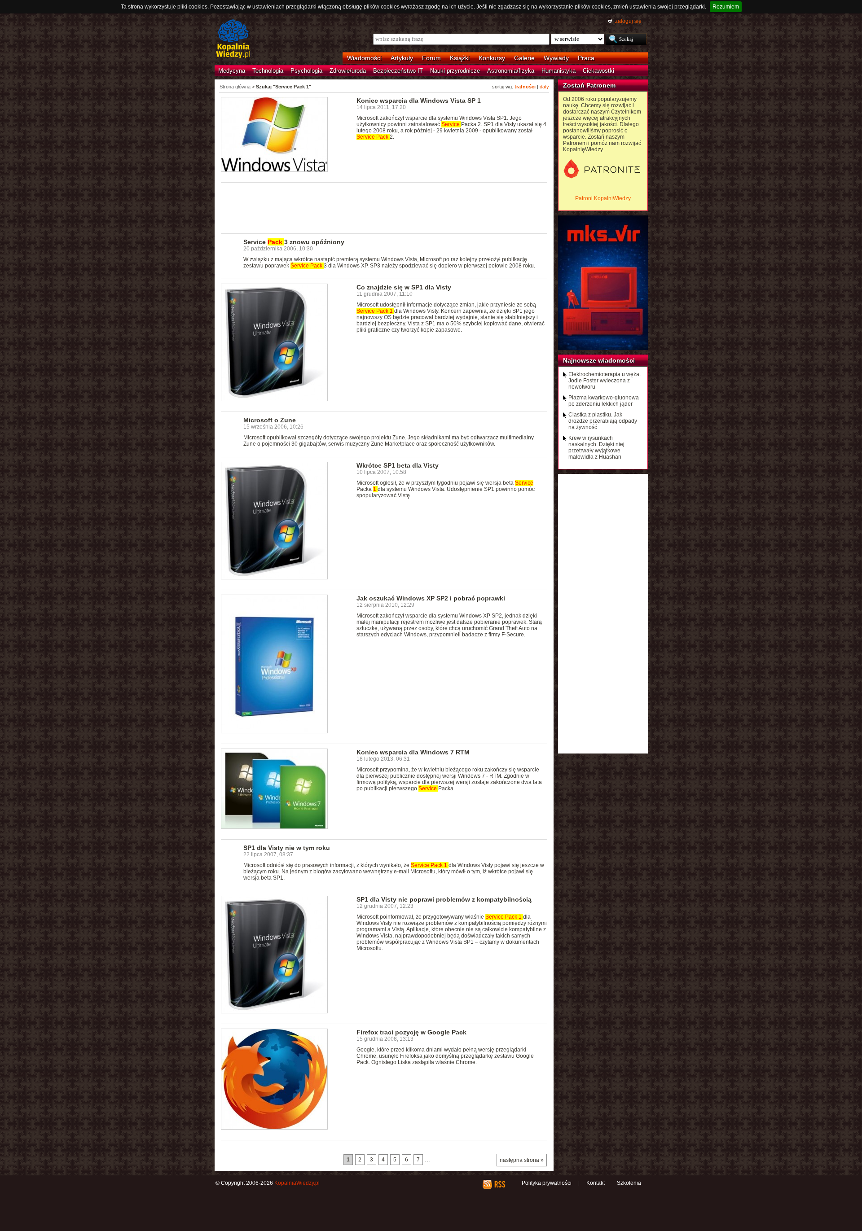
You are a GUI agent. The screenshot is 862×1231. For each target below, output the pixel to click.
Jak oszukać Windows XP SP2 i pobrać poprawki (430, 598)
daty (544, 86)
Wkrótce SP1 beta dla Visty (397, 465)
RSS (499, 1184)
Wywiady (556, 57)
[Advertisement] (384, 207)
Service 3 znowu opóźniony (293, 241)
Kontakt (595, 1183)
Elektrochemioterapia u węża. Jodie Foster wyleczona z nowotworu (604, 380)
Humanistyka (558, 70)
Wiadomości (364, 57)
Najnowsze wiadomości (599, 360)
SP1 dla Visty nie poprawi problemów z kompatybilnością (444, 899)
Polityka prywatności (547, 1183)
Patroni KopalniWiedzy (603, 198)
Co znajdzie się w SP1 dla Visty (403, 287)
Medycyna (231, 70)
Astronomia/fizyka (510, 70)
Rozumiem (725, 7)
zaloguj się (628, 21)
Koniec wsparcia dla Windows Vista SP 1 (418, 100)
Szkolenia (629, 1183)
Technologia (267, 70)
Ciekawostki (598, 70)
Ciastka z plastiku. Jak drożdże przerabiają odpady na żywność (602, 421)
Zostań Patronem (589, 85)
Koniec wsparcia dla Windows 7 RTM (413, 752)
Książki (460, 57)
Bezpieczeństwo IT (398, 70)
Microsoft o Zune (269, 420)
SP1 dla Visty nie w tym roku (286, 847)
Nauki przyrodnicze (455, 70)
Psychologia (306, 70)
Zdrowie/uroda (348, 70)
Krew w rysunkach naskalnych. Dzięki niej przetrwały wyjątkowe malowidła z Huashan (596, 447)
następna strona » (522, 1160)
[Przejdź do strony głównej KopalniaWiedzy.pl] (233, 39)
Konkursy (492, 57)
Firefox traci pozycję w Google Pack (411, 1032)
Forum (431, 57)
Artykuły (402, 57)
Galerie (524, 57)
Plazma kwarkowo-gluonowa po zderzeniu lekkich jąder (603, 400)
